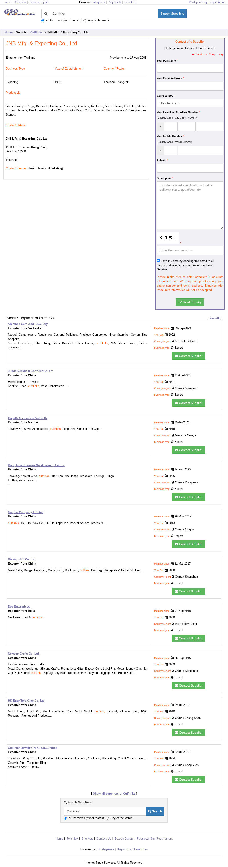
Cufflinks (36, 32)
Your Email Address (169, 78)
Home (9, 32)
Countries (130, 2)
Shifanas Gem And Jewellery (28, 324)
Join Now (20, 2)
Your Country (165, 96)
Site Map (87, 838)
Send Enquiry (192, 302)
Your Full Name (166, 60)
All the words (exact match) (63, 20)
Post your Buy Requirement (207, 2)
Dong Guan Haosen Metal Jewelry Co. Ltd (36, 465)
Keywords (114, 2)
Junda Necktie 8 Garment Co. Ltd (30, 371)
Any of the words (99, 20)
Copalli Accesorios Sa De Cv (27, 418)
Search (156, 811)
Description (164, 178)
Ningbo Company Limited (25, 512)
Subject (161, 160)
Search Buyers (39, 2)
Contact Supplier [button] (190, 356)
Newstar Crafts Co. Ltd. (24, 653)
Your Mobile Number (169, 136)
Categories (98, 2)
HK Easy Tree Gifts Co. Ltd (26, 700)
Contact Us (104, 838)
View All (214, 318)
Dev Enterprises (19, 606)
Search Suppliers (172, 13)
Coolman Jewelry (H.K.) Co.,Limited (32, 747)
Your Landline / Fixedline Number (177, 112)
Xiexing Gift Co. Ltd (21, 559)
